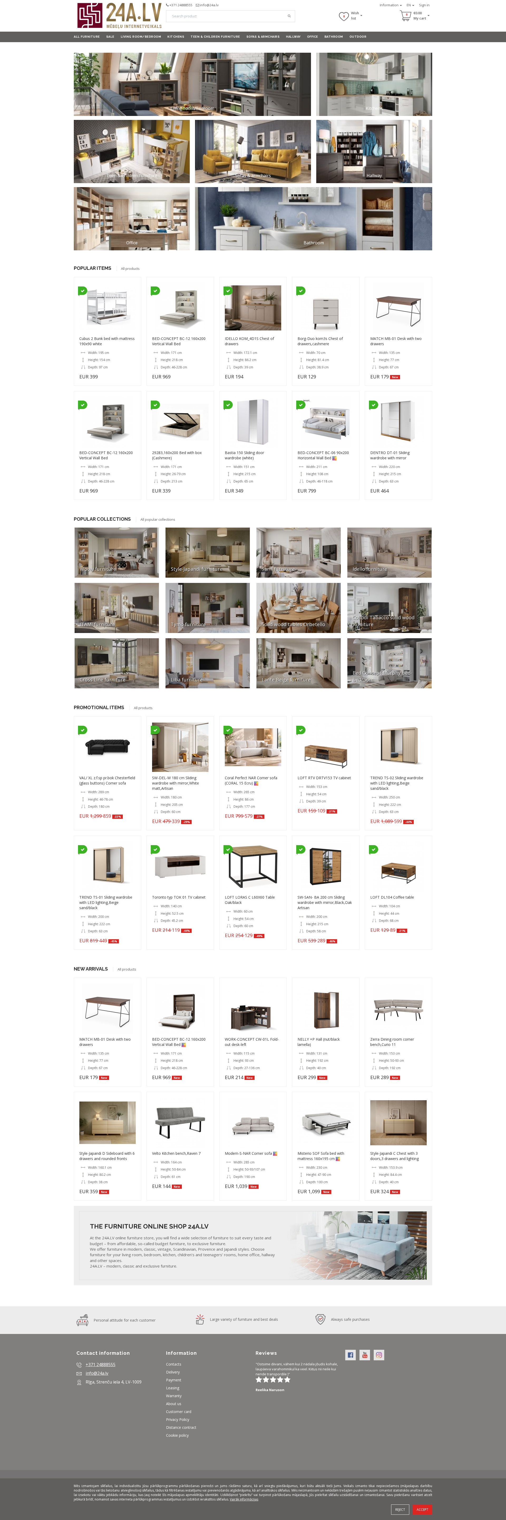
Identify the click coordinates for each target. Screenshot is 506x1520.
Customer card (178, 1411)
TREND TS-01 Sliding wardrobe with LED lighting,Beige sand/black (105, 902)
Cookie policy (177, 1435)
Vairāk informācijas (244, 1499)
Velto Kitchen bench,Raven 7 (176, 1153)
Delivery (173, 1372)
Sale (110, 36)
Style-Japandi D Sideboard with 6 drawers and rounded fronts (107, 1156)
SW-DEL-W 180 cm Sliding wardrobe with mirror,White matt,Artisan (175, 783)
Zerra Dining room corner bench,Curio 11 (392, 1042)
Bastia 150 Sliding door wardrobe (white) (244, 455)
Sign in (424, 5)
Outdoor (358, 36)
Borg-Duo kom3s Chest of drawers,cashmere (320, 341)
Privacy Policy (177, 1419)
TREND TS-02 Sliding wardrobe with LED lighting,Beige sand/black (396, 783)
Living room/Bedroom (141, 36)
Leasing (172, 1387)
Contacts (173, 1364)
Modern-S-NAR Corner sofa (248, 1153)
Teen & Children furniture (215, 36)
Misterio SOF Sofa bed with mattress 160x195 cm (321, 1156)
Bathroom (333, 36)
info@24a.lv (209, 5)
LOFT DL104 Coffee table (392, 897)
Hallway (293, 36)
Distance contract (181, 1427)
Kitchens (175, 36)
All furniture (87, 36)
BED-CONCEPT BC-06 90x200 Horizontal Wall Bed (323, 455)
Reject (400, 1509)
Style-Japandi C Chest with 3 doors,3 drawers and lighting (394, 1156)
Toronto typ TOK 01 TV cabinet (179, 897)
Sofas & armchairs (263, 36)
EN (409, 5)
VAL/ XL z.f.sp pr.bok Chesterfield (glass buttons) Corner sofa (107, 780)
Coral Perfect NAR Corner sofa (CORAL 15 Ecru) (251, 780)
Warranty (174, 1395)
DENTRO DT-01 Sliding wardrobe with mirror (390, 455)
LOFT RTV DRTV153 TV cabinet (324, 777)
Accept (422, 1509)
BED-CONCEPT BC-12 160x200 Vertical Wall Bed (179, 341)
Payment (173, 1379)
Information (389, 5)
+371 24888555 (180, 5)
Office (312, 36)
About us (173, 1403)
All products (130, 268)
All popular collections (157, 519)
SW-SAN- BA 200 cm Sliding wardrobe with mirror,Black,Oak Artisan (325, 902)
